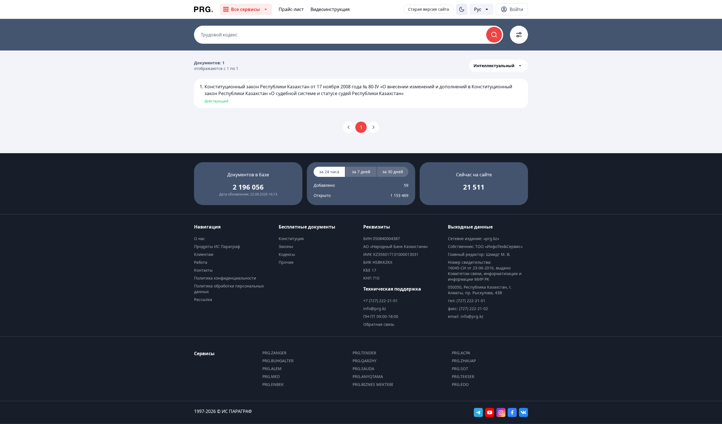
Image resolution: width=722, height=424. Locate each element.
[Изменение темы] (461, 9)
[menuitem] (234, 238)
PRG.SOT (460, 368)
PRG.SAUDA (363, 368)
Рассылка (203, 299)
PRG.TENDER (364, 352)
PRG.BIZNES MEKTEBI (373, 384)
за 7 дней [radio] (361, 171)
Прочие (286, 262)
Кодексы (287, 254)
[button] (498, 66)
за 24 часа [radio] (329, 171)
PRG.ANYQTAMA (368, 376)
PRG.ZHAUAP (464, 360)
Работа (200, 262)
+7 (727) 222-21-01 (380, 300)
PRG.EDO (460, 384)
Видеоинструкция (330, 9)
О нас (199, 238)
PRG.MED (271, 376)
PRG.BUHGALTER (278, 360)
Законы (286, 246)
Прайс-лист (291, 9)
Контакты (203, 270)
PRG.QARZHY (365, 360)
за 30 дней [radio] (392, 171)
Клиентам (203, 254)
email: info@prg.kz (465, 316)
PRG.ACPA (461, 352)
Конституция (291, 238)
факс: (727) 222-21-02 (468, 308)
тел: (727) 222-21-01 (466, 300)
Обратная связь (378, 324)
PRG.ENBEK (273, 384)
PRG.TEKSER (463, 376)
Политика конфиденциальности (225, 278)
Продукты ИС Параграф (217, 246)
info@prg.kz (374, 308)
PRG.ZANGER (274, 352)
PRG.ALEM (271, 368)
